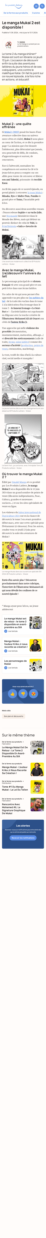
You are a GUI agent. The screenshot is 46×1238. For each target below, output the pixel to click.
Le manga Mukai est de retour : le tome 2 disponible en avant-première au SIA (15, 752)
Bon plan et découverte (13, 716)
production (27, 345)
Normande (11, 216)
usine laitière (22, 342)
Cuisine (36, 12)
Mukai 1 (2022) (11, 132)
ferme (12, 342)
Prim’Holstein (9, 226)
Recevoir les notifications (23, 838)
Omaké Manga (19, 482)
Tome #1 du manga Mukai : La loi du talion (15, 788)
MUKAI (22, 42)
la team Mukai (35, 193)
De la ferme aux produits (16, 12)
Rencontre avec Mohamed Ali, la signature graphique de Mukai (13, 809)
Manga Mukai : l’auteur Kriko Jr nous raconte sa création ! (14, 770)
